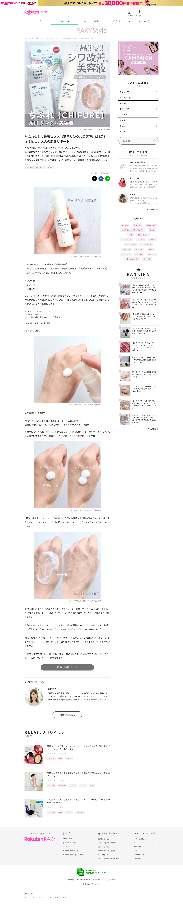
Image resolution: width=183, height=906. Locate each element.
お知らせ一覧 (103, 839)
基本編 (152, 230)
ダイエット (126, 254)
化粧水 (151, 249)
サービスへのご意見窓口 (107, 851)
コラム (122, 125)
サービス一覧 (29, 897)
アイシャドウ (126, 239)
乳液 (91, 785)
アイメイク (124, 103)
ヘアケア (123, 114)
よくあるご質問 (145, 21)
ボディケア (124, 109)
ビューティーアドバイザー (73, 855)
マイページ (67, 847)
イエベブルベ (146, 244)
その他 (122, 131)
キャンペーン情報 (91, 21)
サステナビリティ (61, 897)
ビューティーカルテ (70, 851)
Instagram (137, 847)
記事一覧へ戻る (67, 714)
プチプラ (73, 785)
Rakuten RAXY (36, 12)
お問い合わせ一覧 (44, 897)
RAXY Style (64, 21)
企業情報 (71, 880)
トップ (38, 21)
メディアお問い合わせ (107, 843)
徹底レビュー (143, 235)
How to (125, 225)
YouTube (137, 859)
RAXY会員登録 (139, 839)
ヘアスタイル (130, 244)
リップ (152, 239)
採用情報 (111, 880)
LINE (136, 851)
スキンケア (35, 164)
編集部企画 (62, 785)
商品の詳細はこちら (67, 667)
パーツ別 (139, 249)
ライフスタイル (132, 259)
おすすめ (51, 758)
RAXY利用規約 (104, 855)
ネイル (122, 120)
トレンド (141, 239)
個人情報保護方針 (83, 880)
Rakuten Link (139, 855)
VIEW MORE (152, 209)
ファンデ (69, 758)
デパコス (83, 785)
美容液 (50, 168)
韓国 (60, 758)
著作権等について (99, 880)
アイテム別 (79, 812)
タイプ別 (147, 259)
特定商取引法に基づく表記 (108, 859)
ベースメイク (125, 97)
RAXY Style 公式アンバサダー (35, 168)
